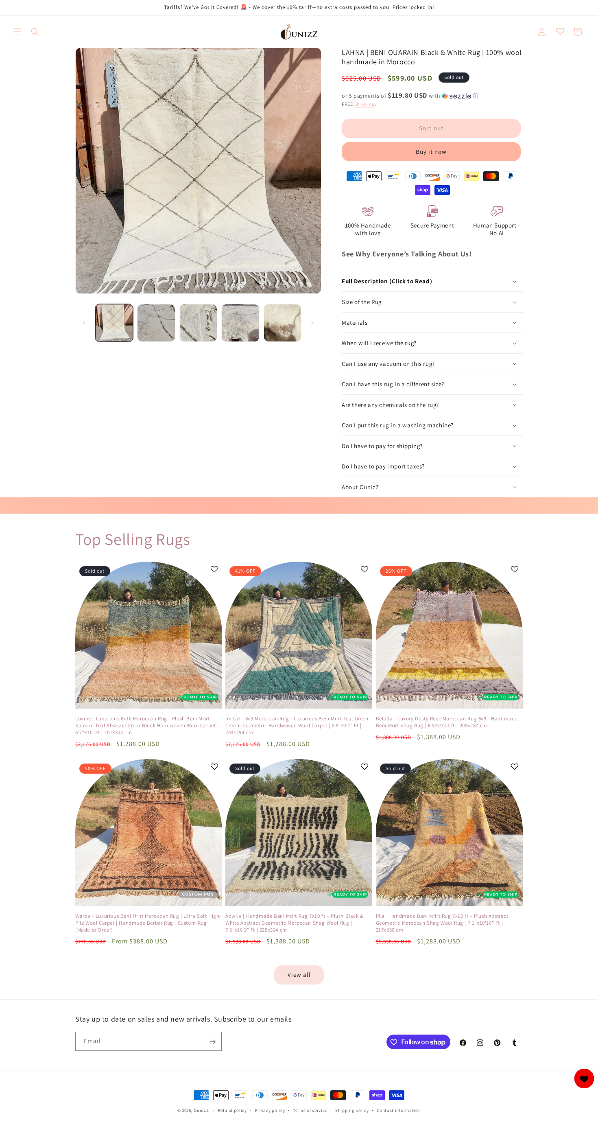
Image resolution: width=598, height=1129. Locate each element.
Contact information (399, 1110)
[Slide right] (312, 323)
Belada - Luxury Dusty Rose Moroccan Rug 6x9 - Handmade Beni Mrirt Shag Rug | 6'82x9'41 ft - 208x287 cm (446, 722)
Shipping (364, 104)
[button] (17, 32)
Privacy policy (270, 1110)
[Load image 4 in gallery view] (240, 323)
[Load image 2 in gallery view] (156, 323)
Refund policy (232, 1110)
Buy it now (431, 151)
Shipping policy (352, 1110)
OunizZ (201, 1110)
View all (299, 974)
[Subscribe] (212, 1041)
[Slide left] (84, 323)
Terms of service (310, 1110)
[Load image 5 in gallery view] (282, 323)
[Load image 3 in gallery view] (198, 323)
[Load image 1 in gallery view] (114, 323)
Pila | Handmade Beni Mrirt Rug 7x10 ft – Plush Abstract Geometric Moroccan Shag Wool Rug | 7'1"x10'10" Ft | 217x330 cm (442, 923)
